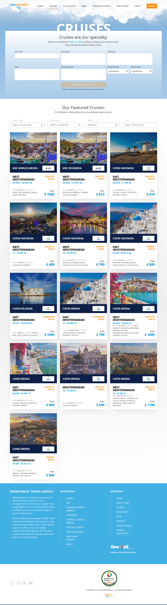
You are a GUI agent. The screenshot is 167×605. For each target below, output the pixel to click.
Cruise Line (55, 120)
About (138, 6)
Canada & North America (75, 509)
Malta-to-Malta (76, 41)
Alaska (70, 498)
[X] (25, 583)
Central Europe (75, 527)
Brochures (122, 6)
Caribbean (71, 515)
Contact (152, 6)
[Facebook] (13, 583)
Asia (68, 502)
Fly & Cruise (69, 6)
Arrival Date (135, 67)
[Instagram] (19, 583)
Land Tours (122, 502)
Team (119, 516)
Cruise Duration (67, 67)
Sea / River (18, 52)
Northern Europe (71, 538)
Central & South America (75, 521)
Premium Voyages (102, 6)
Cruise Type (18, 120)
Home (40, 6)
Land (84, 6)
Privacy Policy (124, 525)
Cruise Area (65, 52)
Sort (127, 120)
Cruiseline (111, 52)
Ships (17, 67)
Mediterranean (74, 531)
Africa (69, 544)
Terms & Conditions (122, 532)
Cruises (53, 6)
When (90, 120)
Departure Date (113, 67)
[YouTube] (30, 583)
